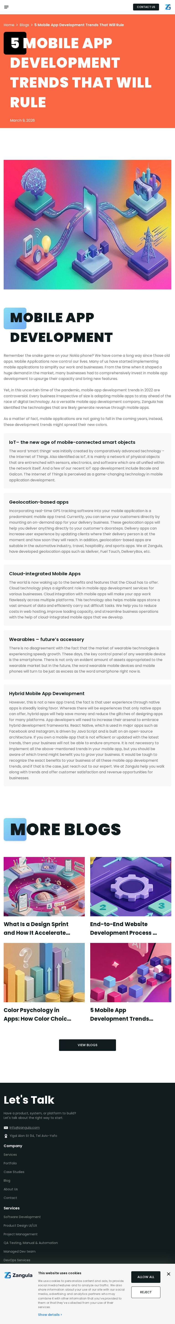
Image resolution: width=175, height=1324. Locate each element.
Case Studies (14, 1172)
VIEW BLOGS (87, 1045)
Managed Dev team (20, 1251)
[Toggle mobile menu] (6, 7)
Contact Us (146, 7)
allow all (145, 1277)
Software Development (22, 1217)
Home (9, 25)
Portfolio (10, 1163)
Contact (10, 1198)
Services (10, 1154)
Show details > (50, 1315)
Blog (7, 1180)
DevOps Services (17, 1260)
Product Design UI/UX (20, 1225)
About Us (11, 1189)
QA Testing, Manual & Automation (31, 1243)
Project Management (21, 1234)
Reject (146, 1292)
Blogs (24, 25)
